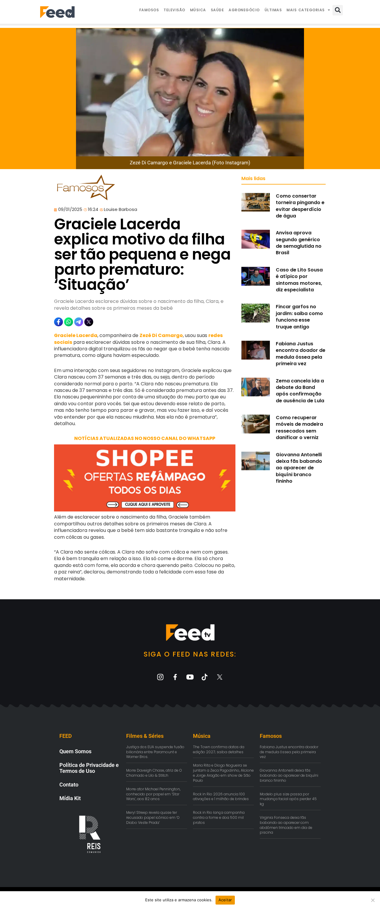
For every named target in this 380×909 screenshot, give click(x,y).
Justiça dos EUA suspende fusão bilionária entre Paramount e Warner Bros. (155, 751)
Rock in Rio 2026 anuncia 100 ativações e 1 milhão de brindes (221, 797)
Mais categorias (305, 9)
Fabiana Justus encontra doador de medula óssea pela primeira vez (300, 353)
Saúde (217, 9)
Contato (68, 784)
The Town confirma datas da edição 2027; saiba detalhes (218, 749)
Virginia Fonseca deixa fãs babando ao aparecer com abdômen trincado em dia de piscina (286, 825)
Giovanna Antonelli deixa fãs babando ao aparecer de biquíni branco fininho (299, 468)
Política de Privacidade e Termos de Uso (89, 768)
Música (198, 9)
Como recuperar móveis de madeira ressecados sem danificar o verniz (299, 427)
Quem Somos (75, 751)
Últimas (273, 9)
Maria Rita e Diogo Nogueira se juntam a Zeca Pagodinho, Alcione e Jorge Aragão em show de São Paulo (223, 773)
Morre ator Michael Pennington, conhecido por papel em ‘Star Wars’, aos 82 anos (153, 794)
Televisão (174, 9)
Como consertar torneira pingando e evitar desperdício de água (300, 206)
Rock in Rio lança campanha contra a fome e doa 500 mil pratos (219, 817)
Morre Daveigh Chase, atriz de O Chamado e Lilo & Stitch (154, 773)
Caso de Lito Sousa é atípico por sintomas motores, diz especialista (299, 279)
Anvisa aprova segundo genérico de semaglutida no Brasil (299, 242)
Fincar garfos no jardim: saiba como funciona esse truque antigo (299, 316)
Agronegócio (244, 9)
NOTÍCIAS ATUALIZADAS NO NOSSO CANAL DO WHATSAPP (144, 438)
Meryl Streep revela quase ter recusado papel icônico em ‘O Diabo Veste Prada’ (153, 817)
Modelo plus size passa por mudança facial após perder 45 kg (288, 799)
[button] (337, 10)
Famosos (149, 9)
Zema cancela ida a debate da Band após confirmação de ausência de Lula (300, 390)
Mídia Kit (70, 798)
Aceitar (225, 899)
